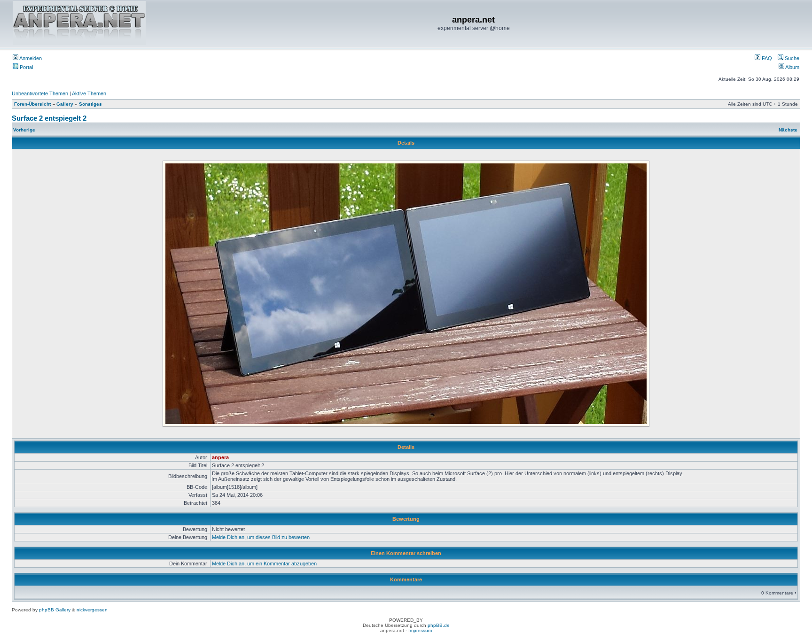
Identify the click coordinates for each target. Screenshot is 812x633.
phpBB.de (439, 625)
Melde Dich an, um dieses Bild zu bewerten (261, 537)
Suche (791, 58)
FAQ (766, 58)
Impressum (420, 630)
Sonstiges (90, 104)
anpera (220, 457)
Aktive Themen (89, 93)
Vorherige (24, 129)
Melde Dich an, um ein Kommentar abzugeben (264, 563)
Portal (25, 67)
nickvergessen (92, 609)
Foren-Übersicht (32, 104)
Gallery (64, 104)
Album (791, 67)
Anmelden (30, 58)
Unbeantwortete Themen (40, 93)
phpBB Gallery (54, 609)
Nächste (788, 129)
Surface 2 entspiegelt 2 (49, 118)
